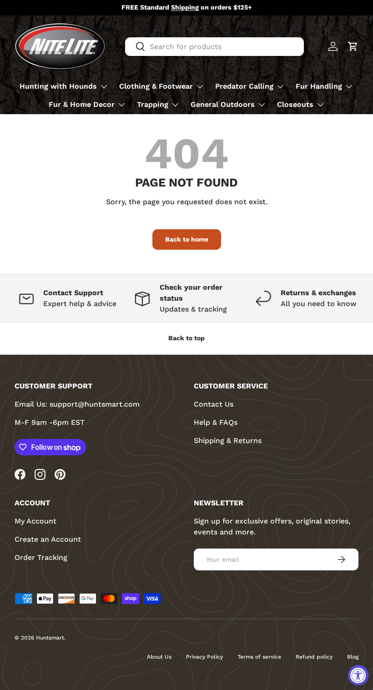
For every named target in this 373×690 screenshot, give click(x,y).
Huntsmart (50, 638)
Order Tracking (41, 557)
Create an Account (48, 539)
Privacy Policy (204, 657)
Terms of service (259, 657)
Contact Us (213, 404)
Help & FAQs (215, 422)
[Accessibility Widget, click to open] (358, 675)
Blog (352, 657)
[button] (353, 46)
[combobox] (214, 46)
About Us (159, 657)
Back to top (186, 338)
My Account (35, 521)
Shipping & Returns (228, 440)
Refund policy (314, 657)
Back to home (186, 239)
